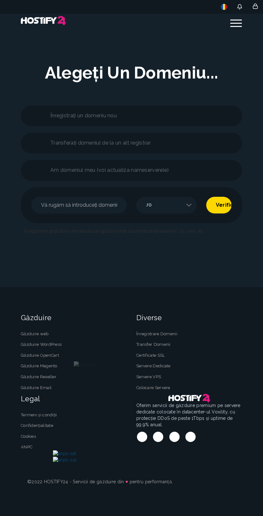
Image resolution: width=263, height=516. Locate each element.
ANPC (26, 447)
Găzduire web (35, 333)
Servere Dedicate (153, 365)
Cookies (28, 436)
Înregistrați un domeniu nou (83, 115)
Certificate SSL (150, 355)
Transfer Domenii (153, 344)
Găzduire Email (36, 387)
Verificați (224, 205)
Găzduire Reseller (38, 376)
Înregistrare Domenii (156, 333)
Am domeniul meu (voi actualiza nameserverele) (109, 170)
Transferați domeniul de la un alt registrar (100, 143)
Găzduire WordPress (41, 344)
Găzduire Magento (39, 365)
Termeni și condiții (39, 414)
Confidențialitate (37, 425)
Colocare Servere (153, 387)
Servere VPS (148, 376)
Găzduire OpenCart (40, 355)
